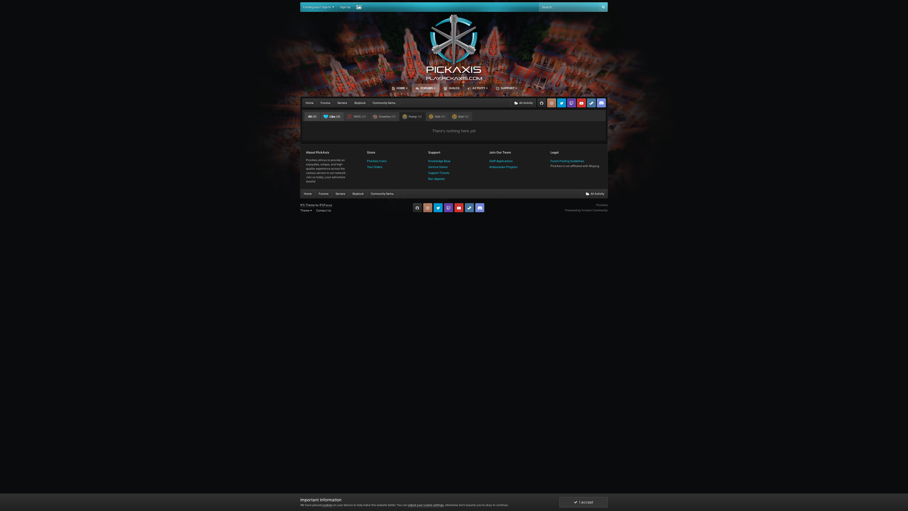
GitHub (541, 102)
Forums (426, 88)
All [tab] (312, 116)
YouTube (581, 102)
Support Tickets (438, 173)
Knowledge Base (439, 161)
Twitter (561, 102)
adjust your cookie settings (426, 505)
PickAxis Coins (377, 161)
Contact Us (323, 210)
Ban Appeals (436, 179)
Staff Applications (501, 161)
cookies (327, 505)
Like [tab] (334, 116)
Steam (591, 102)
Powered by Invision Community (586, 210)
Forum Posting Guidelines (567, 161)
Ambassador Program (503, 167)
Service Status (438, 167)
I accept (585, 502)
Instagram (551, 102)
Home (400, 88)
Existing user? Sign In (317, 7)
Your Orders (374, 167)
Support (507, 88)
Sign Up (345, 7)
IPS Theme (307, 205)
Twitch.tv (571, 102)
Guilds (453, 88)
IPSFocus (325, 205)
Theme (305, 210)
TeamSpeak (601, 102)
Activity (478, 88)
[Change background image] (359, 7)
